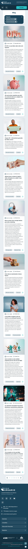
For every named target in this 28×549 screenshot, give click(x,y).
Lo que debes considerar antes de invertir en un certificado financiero (13, 317)
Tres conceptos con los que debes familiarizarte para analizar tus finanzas (14, 453)
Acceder (21, 8)
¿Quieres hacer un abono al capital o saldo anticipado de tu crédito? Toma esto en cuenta (13, 178)
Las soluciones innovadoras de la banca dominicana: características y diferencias (14, 406)
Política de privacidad (15, 546)
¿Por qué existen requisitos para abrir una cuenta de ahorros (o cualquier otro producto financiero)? (14, 97)
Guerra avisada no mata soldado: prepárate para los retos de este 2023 (13, 359)
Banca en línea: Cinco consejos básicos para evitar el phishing (13, 221)
